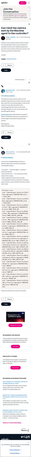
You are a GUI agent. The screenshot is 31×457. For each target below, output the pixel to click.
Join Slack (15, 346)
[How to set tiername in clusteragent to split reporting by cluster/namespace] (26, 80)
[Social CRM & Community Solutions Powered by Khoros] (25, 430)
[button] (29, 24)
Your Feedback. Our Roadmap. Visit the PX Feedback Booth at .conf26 (15, 382)
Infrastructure (11, 59)
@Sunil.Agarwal (6, 114)
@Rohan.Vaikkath (9, 96)
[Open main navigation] (29, 2)
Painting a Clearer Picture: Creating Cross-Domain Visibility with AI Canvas (15, 411)
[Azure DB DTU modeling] (29, 80)
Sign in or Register (19, 15)
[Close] (28, 442)
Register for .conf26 (15, 325)
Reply (6, 70)
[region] (15, 448)
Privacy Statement (14, 450)
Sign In (22, 3)
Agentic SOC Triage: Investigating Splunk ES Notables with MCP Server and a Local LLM (15, 396)
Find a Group (15, 367)
